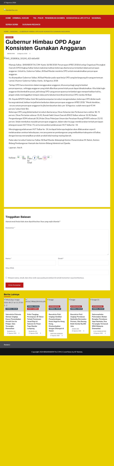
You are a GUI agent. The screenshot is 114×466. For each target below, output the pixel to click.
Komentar (10, 228)
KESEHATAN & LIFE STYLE (78, 18)
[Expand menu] (30, 18)
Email (61, 258)
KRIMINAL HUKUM (21, 18)
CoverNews (67, 352)
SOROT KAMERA (33, 309)
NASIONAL (96, 18)
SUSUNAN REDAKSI (31, 25)
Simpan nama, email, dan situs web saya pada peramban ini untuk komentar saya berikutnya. (46, 278)
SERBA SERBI (12, 25)
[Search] (108, 18)
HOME (8, 18)
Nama (9, 258)
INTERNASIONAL (54, 306)
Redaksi (7, 345)
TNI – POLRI (38, 18)
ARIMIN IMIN (11, 53)
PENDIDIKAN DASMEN (55, 18)
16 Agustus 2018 (22, 53)
